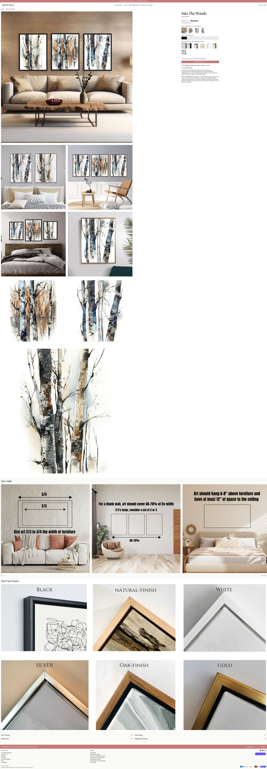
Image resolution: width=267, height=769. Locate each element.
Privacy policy (17, 767)
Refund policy (11, 767)
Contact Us (4, 754)
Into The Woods (10, 9)
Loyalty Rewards (5, 759)
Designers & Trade (95, 754)
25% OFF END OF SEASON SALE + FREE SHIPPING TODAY (133, 1)
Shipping (3, 756)
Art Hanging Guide (95, 759)
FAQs (2, 760)
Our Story (93, 752)
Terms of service (23, 767)
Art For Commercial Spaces (97, 756)
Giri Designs (6, 765)
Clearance (4, 762)
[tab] (1, 575)
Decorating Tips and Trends (98, 760)
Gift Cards (93, 762)
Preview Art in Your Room (97, 757)
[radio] (184, 30)
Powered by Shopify (4, 767)
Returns (3, 757)
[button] (262, 5)
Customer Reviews (6, 752)
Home (2, 9)
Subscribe (262, 746)
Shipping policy (30, 767)
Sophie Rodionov (185, 16)
